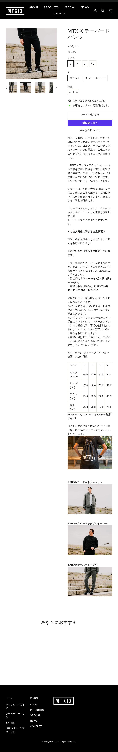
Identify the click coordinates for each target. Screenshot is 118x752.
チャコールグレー (95, 78)
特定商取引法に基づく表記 (15, 730)
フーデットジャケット (82, 208)
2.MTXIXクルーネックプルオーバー (87, 523)
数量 (70, 87)
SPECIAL (69, 7)
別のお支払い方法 (90, 130)
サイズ (71, 58)
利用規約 (10, 722)
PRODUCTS (51, 7)
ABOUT (33, 7)
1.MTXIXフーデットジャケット (85, 482)
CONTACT (59, 13)
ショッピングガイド (15, 706)
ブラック (75, 78)
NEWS (85, 7)
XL (92, 63)
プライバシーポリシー (15, 715)
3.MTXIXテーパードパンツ (82, 564)
